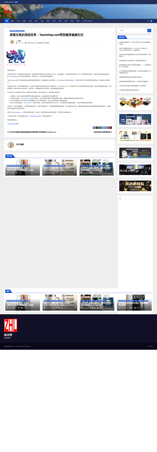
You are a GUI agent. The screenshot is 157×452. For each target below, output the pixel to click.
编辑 (20, 41)
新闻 (12, 21)
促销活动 (9, 165)
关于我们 (150, 346)
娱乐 (66, 21)
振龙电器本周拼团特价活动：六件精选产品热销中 (133, 81)
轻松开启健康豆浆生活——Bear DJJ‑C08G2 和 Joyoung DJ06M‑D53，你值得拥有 (57, 170)
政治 (42, 21)
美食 (20, 30)
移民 (36, 21)
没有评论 (25, 308)
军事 (54, 21)
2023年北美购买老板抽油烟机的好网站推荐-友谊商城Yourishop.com (32, 132)
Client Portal (88, 21)
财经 (48, 21)
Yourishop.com (15, 76)
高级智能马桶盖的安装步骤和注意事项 (130, 77)
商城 (78, 21)
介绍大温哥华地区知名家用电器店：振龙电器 (132, 85)
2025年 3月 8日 (87, 308)
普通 (19, 165)
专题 (30, 21)
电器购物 (23, 165)
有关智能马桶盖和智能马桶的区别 (129, 90)
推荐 (24, 21)
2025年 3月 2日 (124, 308)
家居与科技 (132, 300)
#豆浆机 (47, 43)
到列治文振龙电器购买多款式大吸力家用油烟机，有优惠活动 (96, 169)
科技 (60, 21)
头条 (18, 21)
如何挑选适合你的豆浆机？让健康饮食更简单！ (133, 60)
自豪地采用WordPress (9, 346)
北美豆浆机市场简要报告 (102, 132)
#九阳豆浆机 (40, 43)
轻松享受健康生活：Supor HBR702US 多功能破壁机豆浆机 (20, 169)
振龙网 (8, 12)
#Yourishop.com (31, 43)
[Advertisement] (49, 361)
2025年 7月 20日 (13, 308)
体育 (72, 21)
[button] (148, 21)
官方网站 (70, 80)
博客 (11, 30)
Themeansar (28, 346)
